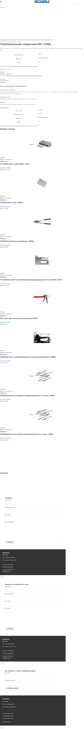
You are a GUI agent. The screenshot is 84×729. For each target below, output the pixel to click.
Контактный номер (10, 507)
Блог (1, 481)
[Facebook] (0, 70)
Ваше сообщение (9, 522)
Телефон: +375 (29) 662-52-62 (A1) (12, 452)
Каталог (6, 39)
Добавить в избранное (6, 74)
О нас (1, 479)
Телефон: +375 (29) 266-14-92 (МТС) (13, 459)
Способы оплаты (4, 489)
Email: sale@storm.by (8, 466)
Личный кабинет (4, 484)
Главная (2, 39)
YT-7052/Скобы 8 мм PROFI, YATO (14, 164)
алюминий (40, 58)
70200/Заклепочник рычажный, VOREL (17, 241)
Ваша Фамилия (9, 593)
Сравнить (2, 72)
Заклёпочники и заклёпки (43, 39)
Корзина (2, 486)
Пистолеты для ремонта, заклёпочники (25, 39)
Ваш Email (7, 514)
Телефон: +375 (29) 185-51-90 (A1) (12, 457)
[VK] (4, 70)
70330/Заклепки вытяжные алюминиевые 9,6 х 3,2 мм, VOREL (27, 396)
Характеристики (4, 80)
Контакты (2, 483)
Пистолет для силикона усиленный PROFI (19, 318)
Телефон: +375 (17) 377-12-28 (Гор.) (12, 461)
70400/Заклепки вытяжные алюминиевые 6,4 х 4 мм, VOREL (27, 434)
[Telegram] (5, 70)
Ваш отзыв (8, 608)
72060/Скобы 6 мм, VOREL (11, 203)
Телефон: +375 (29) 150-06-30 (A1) (12, 454)
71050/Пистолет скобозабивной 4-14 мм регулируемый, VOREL (28, 357)
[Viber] (6, 70)
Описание (2, 79)
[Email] (1, 70)
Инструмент (12, 39)
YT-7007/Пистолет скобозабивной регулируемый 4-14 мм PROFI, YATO (31, 280)
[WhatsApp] (3, 70)
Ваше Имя (7, 500)
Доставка (2, 487)
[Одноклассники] (2, 70)
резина (46, 58)
